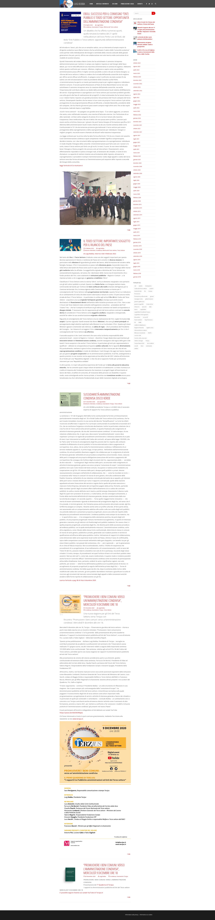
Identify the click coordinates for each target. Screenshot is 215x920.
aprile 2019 (136, 232)
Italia (150, 307)
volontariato (149, 346)
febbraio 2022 (137, 115)
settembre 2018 (137, 256)
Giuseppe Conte (138, 299)
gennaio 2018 (137, 277)
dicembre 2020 (137, 163)
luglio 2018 (136, 263)
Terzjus (147, 340)
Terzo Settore (121, 250)
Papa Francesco (149, 320)
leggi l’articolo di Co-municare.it (71, 165)
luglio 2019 (136, 221)
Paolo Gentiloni (138, 320)
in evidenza (88, 27)
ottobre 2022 (137, 87)
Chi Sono (114, 4)
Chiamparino (148, 286)
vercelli (136, 346)
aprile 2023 (136, 70)
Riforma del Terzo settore (111, 27)
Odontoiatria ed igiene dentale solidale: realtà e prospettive (145, 44)
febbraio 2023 (137, 77)
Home (91, 4)
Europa (150, 291)
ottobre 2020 (137, 170)
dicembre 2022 (137, 80)
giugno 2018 (136, 266)
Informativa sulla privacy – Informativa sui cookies (138, 914)
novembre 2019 (137, 208)
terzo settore (150, 343)
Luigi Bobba (79, 4)
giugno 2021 (136, 142)
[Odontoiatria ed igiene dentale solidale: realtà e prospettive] (135, 43)
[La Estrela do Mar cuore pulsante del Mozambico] (135, 38)
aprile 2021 (136, 149)
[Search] (153, 13)
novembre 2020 (137, 166)
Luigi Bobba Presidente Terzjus (142, 312)
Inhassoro (136, 307)
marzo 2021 (136, 152)
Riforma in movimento (139, 333)
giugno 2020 (136, 184)
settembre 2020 (137, 173)
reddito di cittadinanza (140, 325)
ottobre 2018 (137, 253)
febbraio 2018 (137, 273)
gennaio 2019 (137, 242)
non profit (145, 317)
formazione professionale (140, 296)
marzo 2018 (136, 270)
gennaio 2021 (137, 159)
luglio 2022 (136, 97)
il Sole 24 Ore (149, 304)
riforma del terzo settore (140, 330)
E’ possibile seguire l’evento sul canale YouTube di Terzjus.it (81, 893)
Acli (135, 286)
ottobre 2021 (137, 128)
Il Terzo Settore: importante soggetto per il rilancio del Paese (106, 243)
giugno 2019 (136, 225)
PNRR (139, 322)
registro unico (149, 327)
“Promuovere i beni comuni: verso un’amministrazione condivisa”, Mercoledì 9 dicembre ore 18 (104, 600)
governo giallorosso (139, 301)
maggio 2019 (137, 228)
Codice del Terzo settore (140, 288)
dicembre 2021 (137, 121)
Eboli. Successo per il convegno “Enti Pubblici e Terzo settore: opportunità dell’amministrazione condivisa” (106, 18)
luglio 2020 (136, 180)
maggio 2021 (137, 146)
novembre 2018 (137, 249)
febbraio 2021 (137, 156)
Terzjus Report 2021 (139, 343)
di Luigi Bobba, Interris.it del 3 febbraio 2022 (99, 254)
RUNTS (149, 333)
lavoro (135, 309)
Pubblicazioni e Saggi (127, 4)
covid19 (151, 288)
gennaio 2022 (137, 118)
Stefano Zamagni (138, 340)
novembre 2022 (137, 83)
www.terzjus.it (78, 719)
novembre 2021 (137, 125)
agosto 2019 (136, 218)
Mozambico (137, 317)
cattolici (140, 286)
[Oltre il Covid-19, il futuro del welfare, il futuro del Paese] (135, 23)
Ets (145, 291)
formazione (137, 293)
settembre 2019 (137, 215)
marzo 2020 (136, 194)
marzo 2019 (136, 235)
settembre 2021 (137, 132)
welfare (136, 348)
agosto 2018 (136, 259)
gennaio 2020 (137, 201)
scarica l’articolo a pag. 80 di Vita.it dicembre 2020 (78, 580)
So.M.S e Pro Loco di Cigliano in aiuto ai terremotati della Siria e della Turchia (146, 52)
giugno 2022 (136, 101)
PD (135, 322)
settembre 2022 (137, 90)
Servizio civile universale (140, 338)
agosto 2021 (136, 135)
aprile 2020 (136, 190)
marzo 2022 (136, 111)
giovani (152, 296)
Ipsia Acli (144, 307)
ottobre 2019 (137, 211)
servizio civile (137, 335)
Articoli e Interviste (90, 250)
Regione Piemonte (139, 327)
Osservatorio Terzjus (97, 27)
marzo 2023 (136, 73)
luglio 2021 (136, 139)
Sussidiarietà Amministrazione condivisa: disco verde (101, 396)
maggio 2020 (137, 187)
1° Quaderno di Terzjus (105, 885)
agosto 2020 (136, 177)
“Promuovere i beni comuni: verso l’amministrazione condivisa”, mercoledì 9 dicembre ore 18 (104, 869)
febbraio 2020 (137, 197)
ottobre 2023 (137, 63)
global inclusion (149, 299)
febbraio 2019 (137, 239)
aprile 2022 (136, 108)
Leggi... (129, 230)
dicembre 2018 (137, 246)
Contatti (140, 4)
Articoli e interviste (102, 4)
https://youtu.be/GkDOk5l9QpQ (71, 713)
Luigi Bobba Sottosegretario (141, 314)
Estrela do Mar (138, 291)
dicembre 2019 (137, 204)
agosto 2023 (136, 66)
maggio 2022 (137, 104)
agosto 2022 (136, 94)
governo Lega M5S (139, 304)
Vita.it (142, 346)
